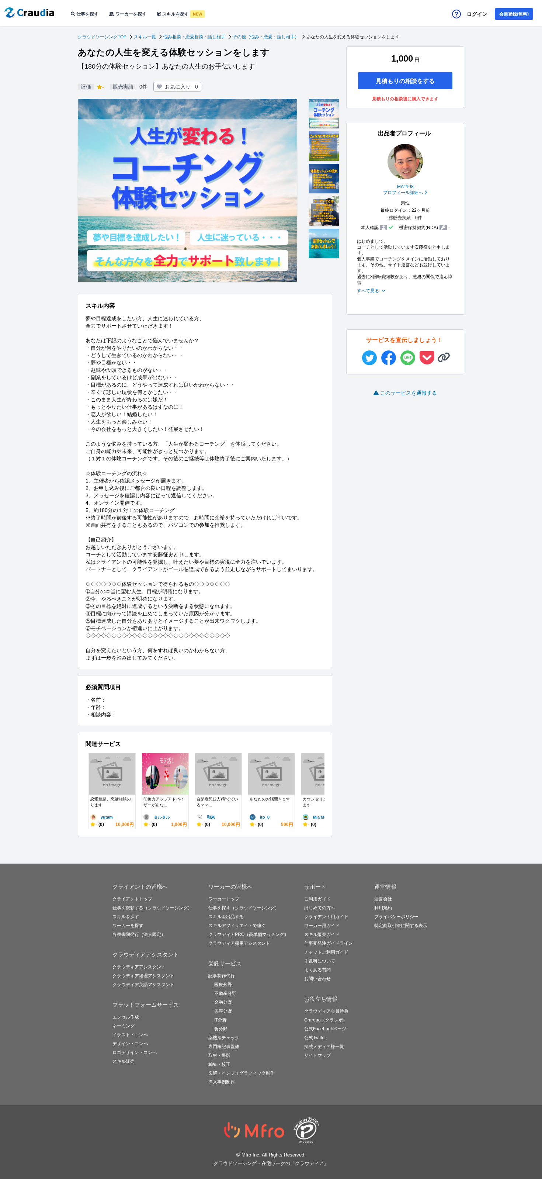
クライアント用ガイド (326, 916)
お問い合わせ (317, 978)
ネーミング (123, 1025)
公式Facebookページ (325, 1028)
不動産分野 (225, 993)
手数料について (319, 961)
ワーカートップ (223, 899)
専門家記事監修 (223, 1046)
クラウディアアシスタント (139, 966)
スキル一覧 (145, 36)
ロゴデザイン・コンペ (134, 1052)
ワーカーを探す (130, 14)
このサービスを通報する (408, 393)
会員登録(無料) (514, 14)
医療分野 (223, 984)
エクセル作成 (125, 1017)
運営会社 (383, 899)
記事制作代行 (221, 975)
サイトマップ (317, 1055)
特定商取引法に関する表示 (400, 925)
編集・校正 (219, 1064)
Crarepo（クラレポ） (325, 1020)
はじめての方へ (319, 907)
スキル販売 (123, 1061)
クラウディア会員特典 (326, 1011)
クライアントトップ (132, 899)
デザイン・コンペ (130, 1043)
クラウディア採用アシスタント (239, 943)
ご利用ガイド (317, 899)
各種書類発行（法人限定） (139, 934)
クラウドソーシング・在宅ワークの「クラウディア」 (271, 1163)
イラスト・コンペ (130, 1034)
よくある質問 (317, 969)
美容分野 (223, 1011)
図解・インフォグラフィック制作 (241, 1073)
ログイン (477, 14)
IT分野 (220, 1020)
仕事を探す (86, 14)
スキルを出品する (226, 916)
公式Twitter (315, 1037)
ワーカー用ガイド (322, 925)
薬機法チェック (223, 1037)
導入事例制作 (221, 1082)
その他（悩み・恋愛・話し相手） (266, 36)
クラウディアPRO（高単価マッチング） (248, 934)
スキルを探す (181, 14)
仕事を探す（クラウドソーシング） (243, 907)
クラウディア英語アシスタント (143, 984)
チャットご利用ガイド (326, 952)
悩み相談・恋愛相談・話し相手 (194, 36)
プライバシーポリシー (396, 916)
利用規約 (383, 907)
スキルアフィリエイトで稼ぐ (237, 925)
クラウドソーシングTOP (102, 36)
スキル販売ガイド (322, 934)
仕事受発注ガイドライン (328, 943)
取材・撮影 (219, 1055)
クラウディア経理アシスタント (143, 975)
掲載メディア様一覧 (324, 1046)
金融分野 (223, 1002)
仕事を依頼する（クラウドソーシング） (152, 907)
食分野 (220, 1028)
